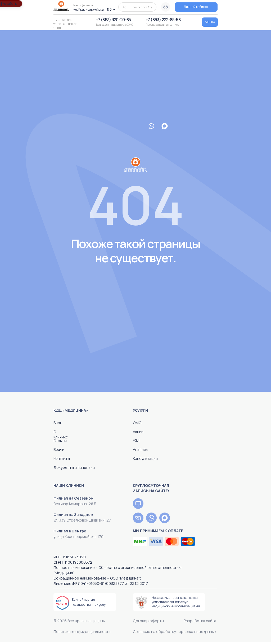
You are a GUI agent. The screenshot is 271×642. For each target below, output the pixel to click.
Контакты (61, 458)
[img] (138, 503)
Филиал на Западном (73, 514)
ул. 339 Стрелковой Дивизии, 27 (82, 520)
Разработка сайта (200, 620)
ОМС (137, 422)
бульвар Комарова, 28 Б (74, 503)
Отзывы (60, 440)
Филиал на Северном (73, 498)
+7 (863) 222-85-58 (163, 20)
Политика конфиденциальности (82, 631)
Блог (57, 422)
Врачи (58, 449)
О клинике (60, 434)
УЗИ (136, 440)
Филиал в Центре (69, 530)
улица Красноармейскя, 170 (78, 536)
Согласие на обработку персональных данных (174, 631)
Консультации (145, 458)
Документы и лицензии (74, 467)
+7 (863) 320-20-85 (113, 20)
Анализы (140, 449)
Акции (138, 431)
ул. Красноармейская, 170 (92, 9)
